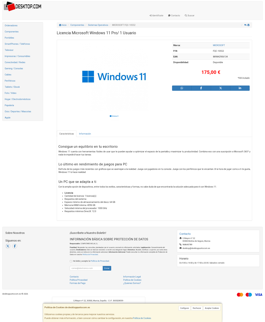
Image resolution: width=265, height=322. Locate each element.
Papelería (9, 105)
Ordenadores (11, 25)
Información (85, 134)
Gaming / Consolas (14, 68)
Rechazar (197, 308)
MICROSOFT (219, 45)
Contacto (175, 15)
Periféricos (10, 81)
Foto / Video (10, 93)
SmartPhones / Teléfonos (17, 44)
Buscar (190, 15)
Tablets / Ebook (12, 87)
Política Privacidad (78, 280)
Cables (8, 74)
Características (66, 134)
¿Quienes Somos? (132, 283)
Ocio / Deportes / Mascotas (18, 111)
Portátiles (9, 38)
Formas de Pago (78, 283)
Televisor (9, 50)
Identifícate (157, 15)
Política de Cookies (142, 318)
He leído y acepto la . (91, 261)
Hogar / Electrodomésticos (18, 99)
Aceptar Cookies (212, 308)
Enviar (106, 268)
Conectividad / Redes (15, 62)
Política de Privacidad (90, 254)
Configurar (184, 308)
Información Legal (132, 276)
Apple (7, 117)
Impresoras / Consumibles (17, 56)
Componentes (12, 31)
